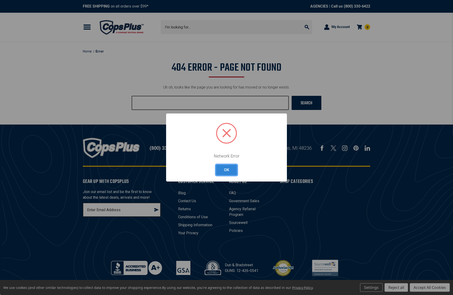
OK (226, 169)
